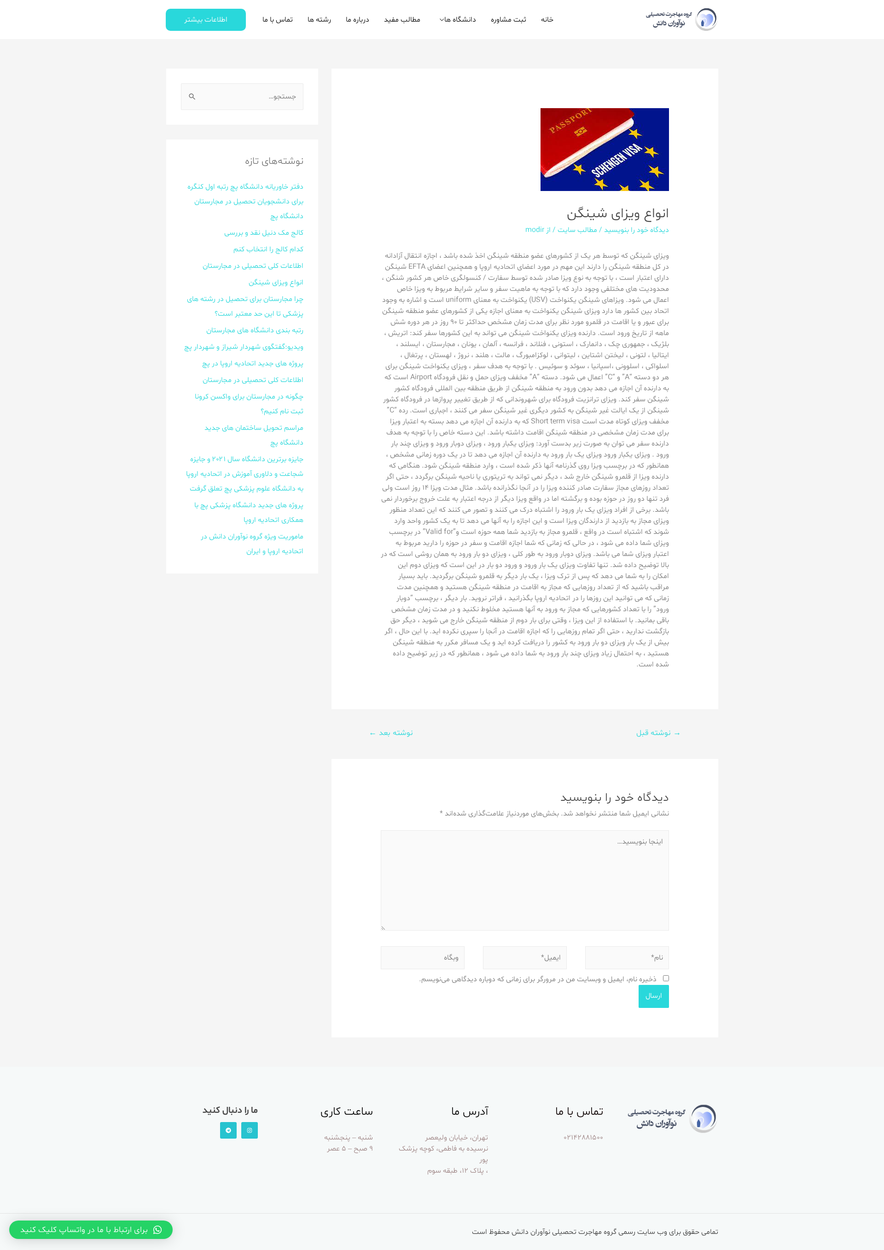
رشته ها (319, 20)
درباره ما (357, 20)
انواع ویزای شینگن (276, 283)
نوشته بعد (391, 733)
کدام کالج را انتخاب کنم (268, 249)
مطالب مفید (402, 20)
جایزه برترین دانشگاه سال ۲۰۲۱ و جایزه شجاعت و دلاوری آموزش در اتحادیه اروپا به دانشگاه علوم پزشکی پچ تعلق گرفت (244, 474)
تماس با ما (277, 20)
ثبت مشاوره (508, 20)
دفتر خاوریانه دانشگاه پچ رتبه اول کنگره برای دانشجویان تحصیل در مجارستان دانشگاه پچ (245, 201)
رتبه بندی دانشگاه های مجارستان (254, 330)
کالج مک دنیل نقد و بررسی (263, 233)
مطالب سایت (577, 230)
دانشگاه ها (460, 20)
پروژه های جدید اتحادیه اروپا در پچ (252, 364)
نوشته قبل (658, 733)
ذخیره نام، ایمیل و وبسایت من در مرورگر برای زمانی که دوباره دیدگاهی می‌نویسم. (538, 979)
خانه (547, 20)
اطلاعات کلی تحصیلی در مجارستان (253, 266)
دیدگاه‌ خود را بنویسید (636, 230)
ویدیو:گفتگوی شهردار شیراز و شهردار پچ (243, 347)
